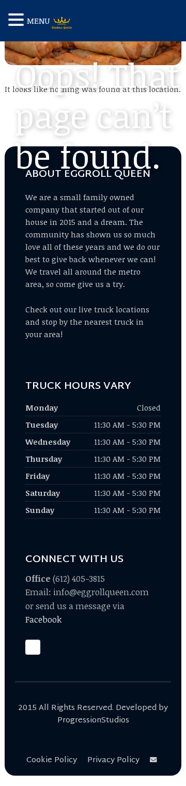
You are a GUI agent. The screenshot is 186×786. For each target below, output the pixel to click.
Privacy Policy (113, 760)
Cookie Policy (51, 760)
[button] (17, 20)
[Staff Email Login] (155, 760)
